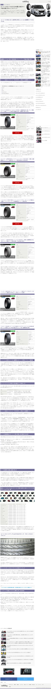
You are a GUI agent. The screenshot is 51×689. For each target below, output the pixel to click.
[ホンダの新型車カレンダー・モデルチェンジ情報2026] (38, 73)
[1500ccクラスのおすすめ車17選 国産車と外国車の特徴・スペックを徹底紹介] (38, 65)
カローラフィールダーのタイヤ (41, 105)
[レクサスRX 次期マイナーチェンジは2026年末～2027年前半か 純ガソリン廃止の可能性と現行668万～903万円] (38, 68)
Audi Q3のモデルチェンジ (25, 673)
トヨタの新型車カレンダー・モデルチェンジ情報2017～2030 (45, 59)
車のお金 (33, 684)
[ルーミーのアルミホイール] (38, 133)
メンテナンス (21, 684)
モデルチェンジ (11, 684)
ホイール (39, 684)
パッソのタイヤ (38, 109)
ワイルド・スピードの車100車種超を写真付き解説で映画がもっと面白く (45, 62)
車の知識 (30, 684)
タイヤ (2, 4)
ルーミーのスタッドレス (46, 137)
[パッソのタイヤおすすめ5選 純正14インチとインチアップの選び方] (3, 652)
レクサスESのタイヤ (39, 97)
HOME (10, 686)
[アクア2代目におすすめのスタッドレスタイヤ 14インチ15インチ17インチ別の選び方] (3, 645)
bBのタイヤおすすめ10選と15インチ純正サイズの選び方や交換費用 (18, 663)
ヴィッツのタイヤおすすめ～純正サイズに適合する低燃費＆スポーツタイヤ (20, 648)
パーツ (36, 684)
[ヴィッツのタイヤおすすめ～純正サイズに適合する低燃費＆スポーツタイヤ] (3, 648)
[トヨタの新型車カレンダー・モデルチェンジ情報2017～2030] (38, 58)
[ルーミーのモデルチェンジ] (38, 130)
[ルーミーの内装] (38, 140)
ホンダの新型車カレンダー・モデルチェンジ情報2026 (45, 74)
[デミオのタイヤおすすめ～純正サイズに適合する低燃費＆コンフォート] (8, 668)
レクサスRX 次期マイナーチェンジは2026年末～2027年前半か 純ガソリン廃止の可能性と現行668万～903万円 (45, 70)
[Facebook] (8, 679)
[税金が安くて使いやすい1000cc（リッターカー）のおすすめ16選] (38, 77)
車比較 (18, 684)
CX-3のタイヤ (38, 107)
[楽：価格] (17, 133)
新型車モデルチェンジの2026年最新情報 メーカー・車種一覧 (45, 81)
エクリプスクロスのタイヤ (40, 103)
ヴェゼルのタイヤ (39, 99)
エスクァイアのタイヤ (39, 101)
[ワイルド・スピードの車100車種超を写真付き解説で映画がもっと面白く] (38, 61)
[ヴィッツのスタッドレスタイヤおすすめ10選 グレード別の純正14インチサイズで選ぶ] (3, 655)
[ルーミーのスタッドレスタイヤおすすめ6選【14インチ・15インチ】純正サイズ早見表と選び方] (3, 630)
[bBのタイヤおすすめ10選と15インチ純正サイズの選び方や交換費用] (3, 662)
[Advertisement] (17, 50)
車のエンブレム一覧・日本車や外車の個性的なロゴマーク (45, 52)
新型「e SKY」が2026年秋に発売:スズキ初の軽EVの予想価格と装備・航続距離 (45, 55)
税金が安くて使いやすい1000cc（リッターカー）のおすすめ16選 (45, 78)
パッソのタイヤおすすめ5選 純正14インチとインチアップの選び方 (18, 652)
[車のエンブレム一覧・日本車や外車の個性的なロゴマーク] (38, 51)
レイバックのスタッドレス (40, 95)
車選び (15, 684)
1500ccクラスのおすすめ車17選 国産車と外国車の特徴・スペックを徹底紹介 (45, 66)
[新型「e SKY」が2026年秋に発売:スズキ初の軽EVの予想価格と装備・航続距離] (38, 54)
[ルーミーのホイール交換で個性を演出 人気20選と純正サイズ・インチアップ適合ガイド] (3, 634)
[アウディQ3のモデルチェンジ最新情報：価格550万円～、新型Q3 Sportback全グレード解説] (26, 668)
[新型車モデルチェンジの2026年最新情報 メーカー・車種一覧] (38, 80)
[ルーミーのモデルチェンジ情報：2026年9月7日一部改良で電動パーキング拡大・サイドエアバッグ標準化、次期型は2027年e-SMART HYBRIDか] (3, 641)
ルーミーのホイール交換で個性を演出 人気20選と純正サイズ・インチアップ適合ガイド (17, 587)
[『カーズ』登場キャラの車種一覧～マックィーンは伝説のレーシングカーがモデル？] (38, 84)
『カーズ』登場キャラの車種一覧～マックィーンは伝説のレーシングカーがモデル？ (45, 85)
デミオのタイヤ (6, 673)
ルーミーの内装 (44, 140)
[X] (25, 679)
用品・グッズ (26, 684)
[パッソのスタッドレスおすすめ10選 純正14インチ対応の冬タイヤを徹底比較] (3, 659)
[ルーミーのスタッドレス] (38, 137)
